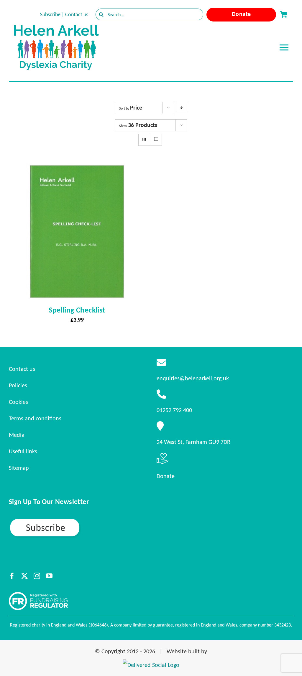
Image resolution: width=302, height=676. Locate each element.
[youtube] (49, 576)
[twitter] (24, 576)
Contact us (76, 14)
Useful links (23, 451)
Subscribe (50, 14)
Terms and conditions (35, 418)
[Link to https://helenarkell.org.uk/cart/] (283, 14)
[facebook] (12, 576)
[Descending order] (181, 107)
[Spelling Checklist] (77, 168)
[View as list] (156, 139)
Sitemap (19, 467)
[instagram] (37, 576)
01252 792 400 (174, 410)
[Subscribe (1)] (65, 520)
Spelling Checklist (77, 310)
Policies (18, 385)
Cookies (18, 401)
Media (16, 434)
